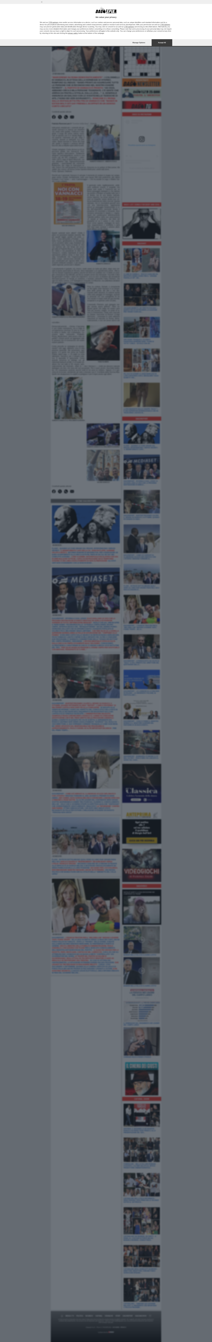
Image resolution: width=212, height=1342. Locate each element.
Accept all (162, 43)
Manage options (138, 43)
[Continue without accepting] (42, 2)
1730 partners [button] (53, 22)
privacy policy (73, 33)
